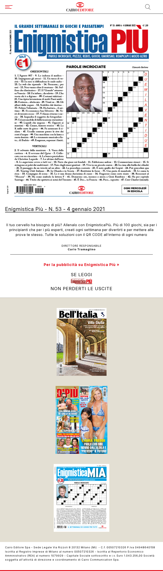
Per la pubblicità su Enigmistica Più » (81, 264)
